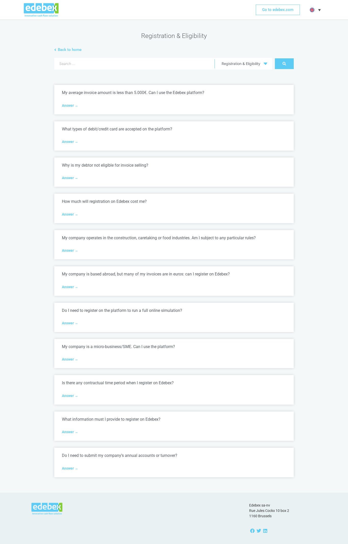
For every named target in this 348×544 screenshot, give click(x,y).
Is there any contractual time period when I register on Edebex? (118, 382)
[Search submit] (284, 63)
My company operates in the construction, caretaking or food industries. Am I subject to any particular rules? (159, 237)
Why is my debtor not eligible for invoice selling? (105, 165)
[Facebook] (252, 530)
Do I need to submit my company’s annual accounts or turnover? (119, 455)
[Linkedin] (265, 530)
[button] (314, 10)
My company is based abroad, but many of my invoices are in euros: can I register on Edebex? (146, 274)
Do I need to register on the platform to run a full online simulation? (122, 310)
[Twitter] (259, 530)
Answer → (70, 105)
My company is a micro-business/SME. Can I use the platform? (118, 346)
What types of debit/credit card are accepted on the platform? (117, 129)
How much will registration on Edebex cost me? (104, 201)
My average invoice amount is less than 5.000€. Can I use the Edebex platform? (133, 92)
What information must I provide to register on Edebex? (111, 419)
